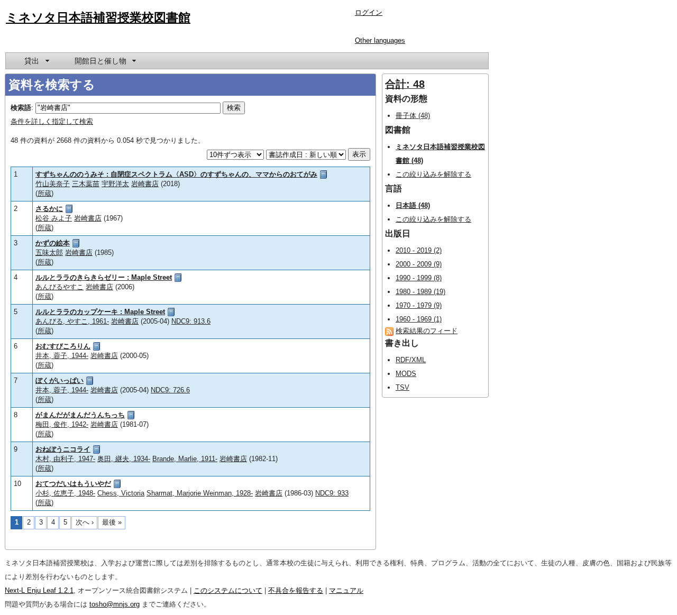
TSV (402, 387)
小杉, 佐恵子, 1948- (65, 493)
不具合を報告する (295, 590)
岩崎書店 (145, 184)
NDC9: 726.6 (170, 390)
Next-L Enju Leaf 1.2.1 (39, 590)
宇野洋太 (115, 184)
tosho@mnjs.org (114, 604)
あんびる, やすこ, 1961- (72, 321)
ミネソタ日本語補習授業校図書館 (98, 17)
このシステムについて (228, 590)
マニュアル (346, 590)
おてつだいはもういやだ (73, 484)
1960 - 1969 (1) (419, 319)
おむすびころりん (62, 346)
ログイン (368, 12)
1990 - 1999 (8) (419, 278)
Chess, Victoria (120, 493)
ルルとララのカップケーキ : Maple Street (100, 312)
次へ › (85, 522)
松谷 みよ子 (53, 218)
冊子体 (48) (413, 116)
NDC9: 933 (332, 493)
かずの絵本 (52, 243)
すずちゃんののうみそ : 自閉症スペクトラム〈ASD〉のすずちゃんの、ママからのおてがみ (176, 174)
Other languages (380, 40)
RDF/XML (411, 360)
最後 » (112, 522)
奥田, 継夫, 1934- (123, 459)
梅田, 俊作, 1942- (61, 424)
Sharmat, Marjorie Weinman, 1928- (200, 493)
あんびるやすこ (59, 287)
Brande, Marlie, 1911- (184, 459)
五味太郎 (49, 252)
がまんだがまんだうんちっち (80, 415)
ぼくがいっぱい (59, 380)
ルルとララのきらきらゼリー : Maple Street (103, 277)
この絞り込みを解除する (433, 174)
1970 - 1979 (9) (419, 305)
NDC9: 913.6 (191, 321)
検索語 (21, 108)
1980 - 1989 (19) (420, 292)
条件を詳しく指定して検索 (52, 121)
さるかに (49, 209)
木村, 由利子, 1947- (65, 459)
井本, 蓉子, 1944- (61, 356)
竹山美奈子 (52, 184)
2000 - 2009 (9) (419, 264)
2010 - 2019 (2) (419, 250)
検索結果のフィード (427, 331)
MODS (406, 374)
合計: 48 (405, 84)
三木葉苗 (85, 184)
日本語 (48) (413, 205)
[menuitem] (36, 61)
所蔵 (44, 193)
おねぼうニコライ (62, 449)
